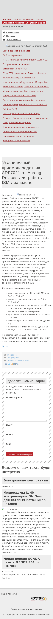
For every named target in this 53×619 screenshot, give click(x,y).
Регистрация (17, 26)
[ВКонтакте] (6, 364)
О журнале (28, 19)
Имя (9, 425)
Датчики (32, 73)
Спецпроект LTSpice (35, 23)
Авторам (7, 19)
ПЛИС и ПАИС (10, 109)
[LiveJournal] (17, 364)
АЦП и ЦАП (43, 59)
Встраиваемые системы (15, 68)
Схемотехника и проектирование (20, 131)
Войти (5, 26)
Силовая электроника (20, 122)
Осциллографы (10, 104)
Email (9, 434)
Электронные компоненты (16, 140)
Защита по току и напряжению (19, 77)
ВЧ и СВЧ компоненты (14, 73)
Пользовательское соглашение (26, 609)
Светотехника (38, 100)
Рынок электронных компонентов (30, 118)
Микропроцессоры (33, 91)
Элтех (5, 346)
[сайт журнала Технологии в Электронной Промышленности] (44, 594)
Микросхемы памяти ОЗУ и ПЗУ (19, 95)
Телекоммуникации (12, 136)
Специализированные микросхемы (21, 127)
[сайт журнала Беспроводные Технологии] (38, 599)
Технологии (29, 136)
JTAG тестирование (12, 55)
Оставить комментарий (18, 360)
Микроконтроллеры (13, 91)
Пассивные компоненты (36, 86)
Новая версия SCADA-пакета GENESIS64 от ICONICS (23, 568)
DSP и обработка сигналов (16, 50)
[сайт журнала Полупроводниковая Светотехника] (17, 599)
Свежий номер (13, 32)
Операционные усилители (16, 100)
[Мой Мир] (14, 364)
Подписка (10, 36)
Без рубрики (13, 358)
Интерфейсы (41, 82)
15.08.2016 (12, 355)
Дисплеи (41, 73)
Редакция (17, 19)
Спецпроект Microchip (13, 23)
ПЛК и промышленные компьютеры (21, 113)
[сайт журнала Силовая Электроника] (26, 594)
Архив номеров (14, 39)
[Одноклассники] (11, 364)
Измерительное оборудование (18, 82)
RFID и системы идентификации (19, 59)
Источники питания (13, 86)
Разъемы (7, 118)
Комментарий (14, 397)
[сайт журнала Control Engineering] (8, 604)
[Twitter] (8, 364)
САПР (5, 122)
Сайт (8, 444)
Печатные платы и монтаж (33, 104)
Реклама (39, 19)
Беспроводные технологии (16, 64)
